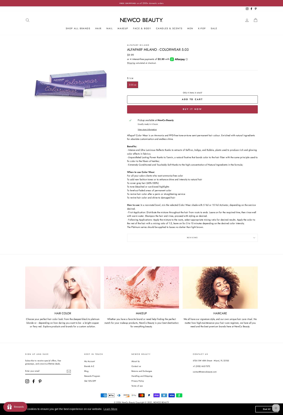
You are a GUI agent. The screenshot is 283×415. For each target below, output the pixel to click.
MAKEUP (123, 28)
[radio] (132, 85)
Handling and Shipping (142, 376)
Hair (98, 28)
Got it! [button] (266, 409)
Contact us (136, 366)
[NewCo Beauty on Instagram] (27, 381)
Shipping (131, 63)
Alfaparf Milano (138, 45)
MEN (190, 28)
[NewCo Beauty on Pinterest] (40, 381)
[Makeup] (141, 288)
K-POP (202, 28)
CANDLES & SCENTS (169, 28)
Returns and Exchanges (142, 371)
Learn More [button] (110, 409)
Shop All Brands (78, 28)
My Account (89, 361)
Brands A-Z (89, 366)
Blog (86, 371)
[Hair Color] (62, 288)
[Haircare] (220, 288)
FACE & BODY (142, 28)
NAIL (109, 28)
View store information (147, 129)
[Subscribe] (69, 371)
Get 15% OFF (90, 380)
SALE (214, 28)
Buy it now (192, 109)
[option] (141, 3)
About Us (136, 361)
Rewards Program (92, 376)
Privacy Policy (138, 380)
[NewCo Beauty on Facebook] (34, 381)
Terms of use (137, 385)
